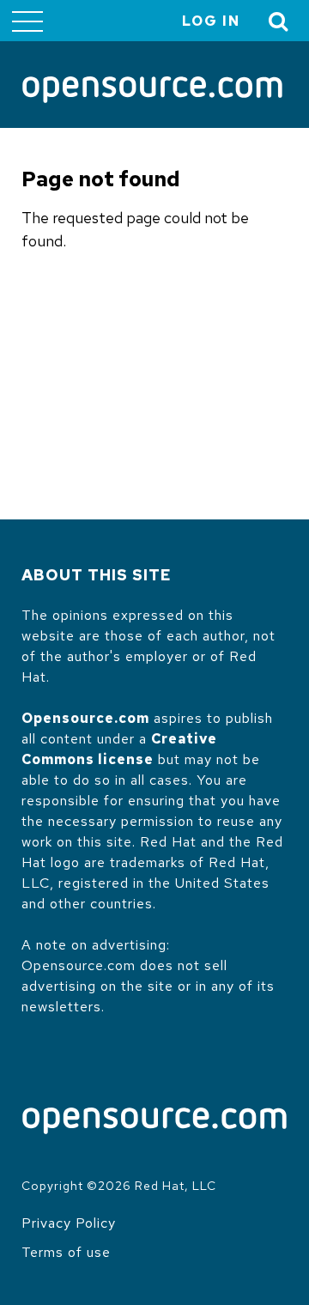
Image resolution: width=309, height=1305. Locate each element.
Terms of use (66, 1252)
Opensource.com (85, 718)
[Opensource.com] (152, 91)
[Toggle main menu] (27, 20)
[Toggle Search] (279, 21)
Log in (211, 21)
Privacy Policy (68, 1223)
